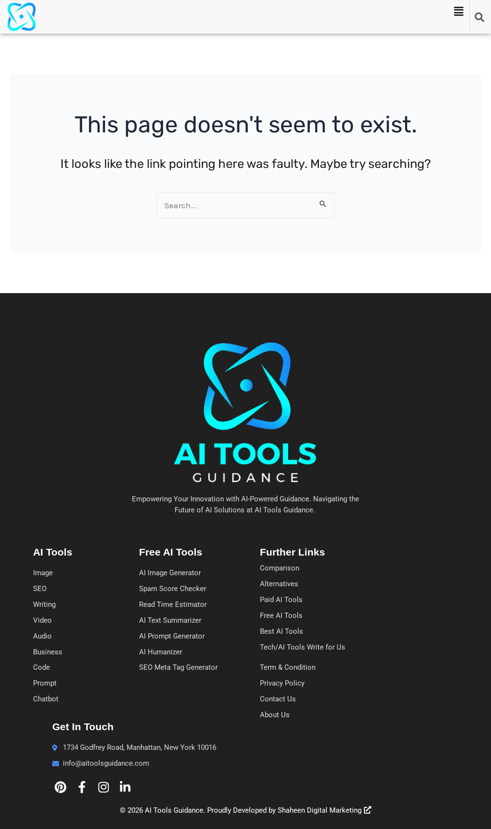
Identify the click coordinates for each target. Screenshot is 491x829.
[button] (458, 11)
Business (47, 652)
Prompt (45, 683)
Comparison (279, 568)
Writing (44, 604)
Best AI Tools (281, 631)
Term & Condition (288, 667)
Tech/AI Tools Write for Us (302, 647)
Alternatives (279, 584)
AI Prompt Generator (172, 636)
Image (43, 572)
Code (41, 667)
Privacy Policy (282, 683)
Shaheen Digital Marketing (320, 810)
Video (42, 620)
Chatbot (45, 699)
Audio (42, 636)
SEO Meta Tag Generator (178, 667)
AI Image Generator (170, 572)
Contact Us (278, 699)
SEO (40, 588)
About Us (275, 715)
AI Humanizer (160, 652)
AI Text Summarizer (170, 620)
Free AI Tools (281, 615)
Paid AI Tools (281, 599)
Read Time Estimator (173, 604)
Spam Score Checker (172, 588)
